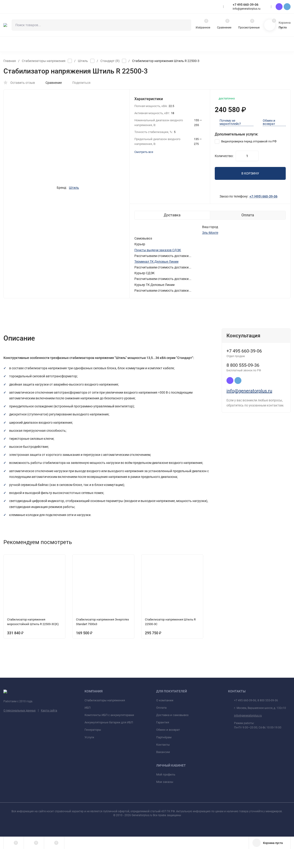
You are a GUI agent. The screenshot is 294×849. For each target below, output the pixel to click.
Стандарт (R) (110, 60)
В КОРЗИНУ (250, 173)
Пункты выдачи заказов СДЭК (157, 250)
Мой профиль (165, 774)
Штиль (83, 60)
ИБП (87, 707)
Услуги (89, 737)
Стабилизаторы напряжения (43, 60)
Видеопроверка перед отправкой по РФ (248, 141)
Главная (9, 60)
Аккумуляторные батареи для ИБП (109, 722)
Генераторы (93, 729)
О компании (164, 700)
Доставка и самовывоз (172, 715)
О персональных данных (19, 710)
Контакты (163, 744)
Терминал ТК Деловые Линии (156, 261)
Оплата (161, 707)
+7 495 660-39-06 (245, 4)
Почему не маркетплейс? (230, 122)
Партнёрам (164, 737)
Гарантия (162, 722)
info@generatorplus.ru (249, 391)
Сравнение (53, 83)
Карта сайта (49, 710)
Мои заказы (164, 782)
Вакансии (163, 752)
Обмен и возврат (269, 122)
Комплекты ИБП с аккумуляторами (109, 715)
